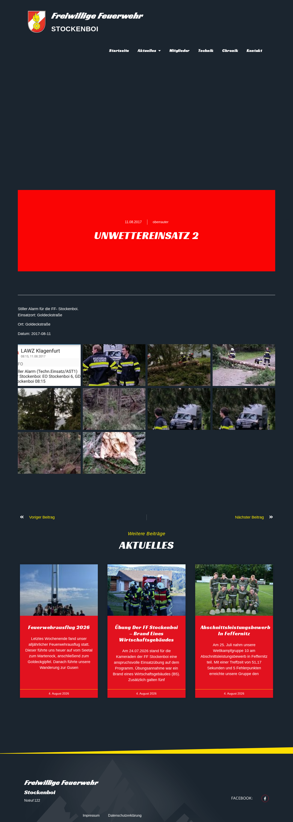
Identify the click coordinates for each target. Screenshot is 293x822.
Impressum (91, 815)
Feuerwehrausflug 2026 (59, 627)
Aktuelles (147, 50)
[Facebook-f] (265, 798)
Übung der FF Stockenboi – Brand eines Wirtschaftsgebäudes (146, 633)
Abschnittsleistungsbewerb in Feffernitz (235, 630)
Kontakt (254, 50)
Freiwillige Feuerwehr (96, 15)
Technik (206, 50)
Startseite (119, 50)
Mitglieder (179, 50)
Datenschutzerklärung (125, 815)
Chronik (230, 50)
